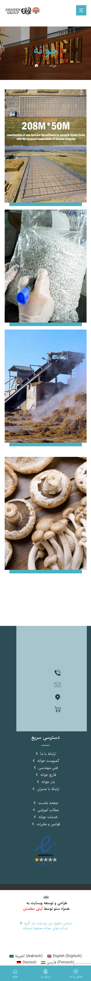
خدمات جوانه (48, 817)
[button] (58, 673)
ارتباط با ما (48, 754)
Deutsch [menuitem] (29, 962)
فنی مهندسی (48, 768)
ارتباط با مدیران (48, 789)
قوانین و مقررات (48, 824)
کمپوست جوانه (48, 761)
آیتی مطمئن (33, 909)
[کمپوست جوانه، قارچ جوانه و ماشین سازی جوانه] (23, 11)
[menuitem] (26, 956)
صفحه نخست (48, 803)
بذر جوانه (48, 782)
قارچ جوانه (48, 775)
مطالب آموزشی (48, 810)
